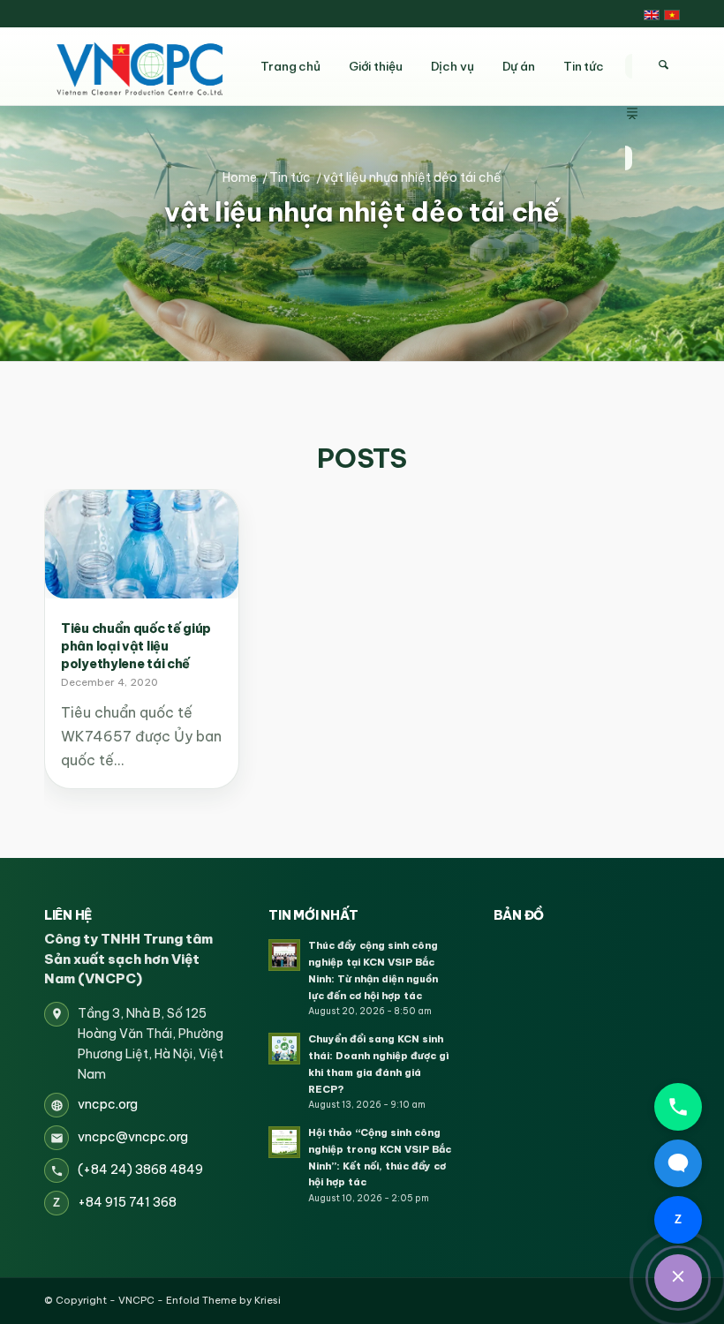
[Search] (663, 65)
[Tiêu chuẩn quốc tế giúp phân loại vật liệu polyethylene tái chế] (141, 544)
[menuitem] (632, 66)
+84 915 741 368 (127, 1202)
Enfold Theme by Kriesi (223, 1300)
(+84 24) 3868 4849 (140, 1169)
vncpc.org (108, 1104)
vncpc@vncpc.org (133, 1137)
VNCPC (136, 1300)
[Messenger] (678, 1163)
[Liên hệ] (678, 1278)
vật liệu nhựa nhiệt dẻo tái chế (362, 212)
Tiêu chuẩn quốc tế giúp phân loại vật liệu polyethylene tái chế (136, 646)
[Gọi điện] (678, 1107)
